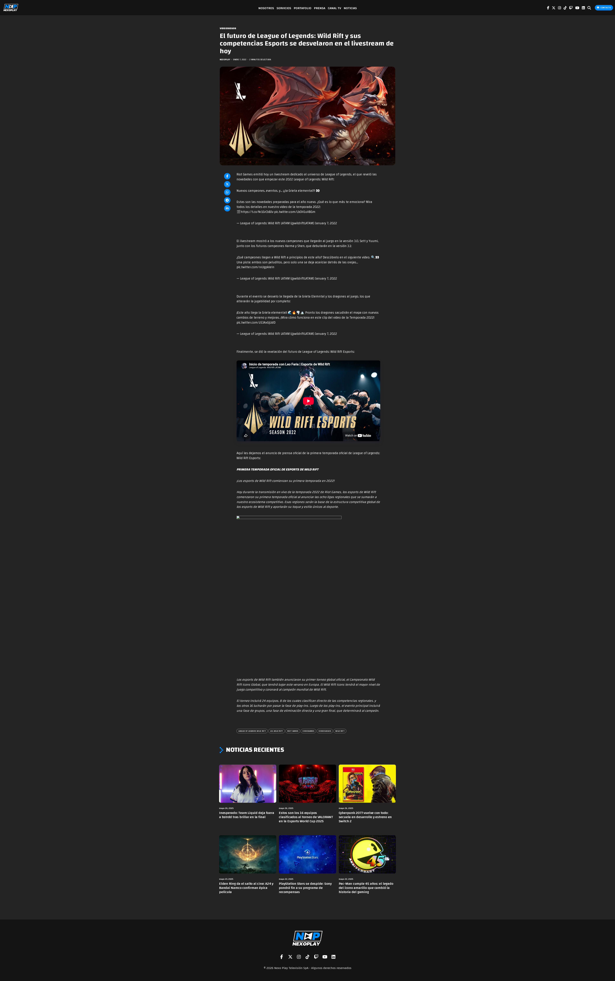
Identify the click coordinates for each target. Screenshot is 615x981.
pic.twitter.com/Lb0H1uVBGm (294, 212)
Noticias (350, 8)
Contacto (605, 8)
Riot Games (292, 731)
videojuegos (325, 731)
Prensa (319, 8)
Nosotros (266, 8)
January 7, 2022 (326, 223)
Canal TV (334, 8)
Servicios (284, 8)
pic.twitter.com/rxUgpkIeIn (255, 267)
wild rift (339, 731)
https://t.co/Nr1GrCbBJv (257, 212)
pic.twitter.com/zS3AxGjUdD (256, 323)
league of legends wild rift (252, 731)
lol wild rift (276, 731)
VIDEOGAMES (308, 731)
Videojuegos (228, 28)
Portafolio (302, 8)
